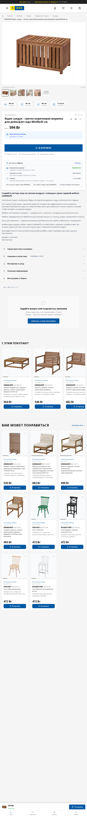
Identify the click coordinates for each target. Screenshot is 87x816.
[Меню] (7, 8)
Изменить (78, 163)
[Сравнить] (76, 119)
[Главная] (2, 16)
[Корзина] (79, 8)
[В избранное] (80, 119)
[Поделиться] (71, 119)
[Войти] (55, 8)
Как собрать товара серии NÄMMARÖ (45, 184)
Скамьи (55, 16)
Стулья (28, 16)
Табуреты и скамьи (42, 16)
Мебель (19, 16)
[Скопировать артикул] (17, 287)
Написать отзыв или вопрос (43, 321)
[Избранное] (63, 8)
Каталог (10, 16)
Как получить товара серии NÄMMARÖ (18, 184)
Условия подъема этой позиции (70, 184)
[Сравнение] (71, 8)
